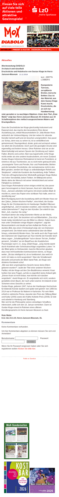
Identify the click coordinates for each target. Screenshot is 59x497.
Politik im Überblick (29, 358)
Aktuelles (6, 50)
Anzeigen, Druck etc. (41, 50)
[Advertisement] (42, 412)
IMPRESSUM (6, 46)
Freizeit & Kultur (21, 50)
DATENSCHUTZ (18, 46)
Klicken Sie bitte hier (26, 349)
